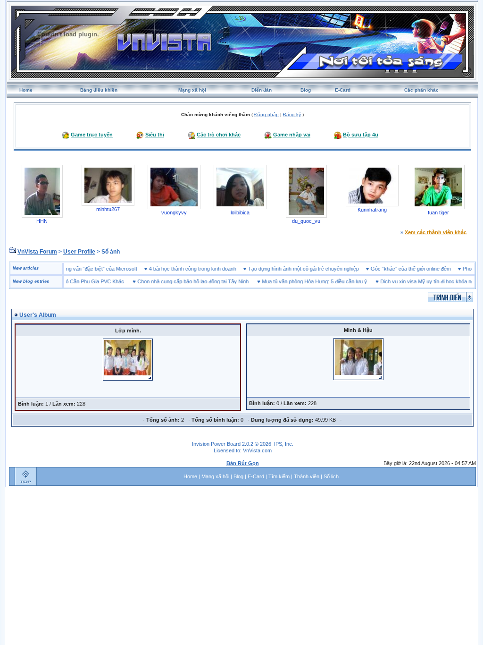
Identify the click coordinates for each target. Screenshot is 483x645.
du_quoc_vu (306, 221)
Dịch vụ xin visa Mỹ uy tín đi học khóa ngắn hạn (424, 281)
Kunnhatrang (372, 209)
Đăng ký (292, 114)
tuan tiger (438, 212)
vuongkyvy (174, 212)
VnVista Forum (37, 251)
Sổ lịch (331, 476)
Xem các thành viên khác (435, 232)
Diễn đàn (261, 90)
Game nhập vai (291, 134)
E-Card (342, 90)
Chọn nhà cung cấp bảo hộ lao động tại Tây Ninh (182, 281)
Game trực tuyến (92, 134)
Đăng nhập (266, 114)
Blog (305, 90)
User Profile (79, 251)
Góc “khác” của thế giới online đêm (422, 269)
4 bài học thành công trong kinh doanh (203, 269)
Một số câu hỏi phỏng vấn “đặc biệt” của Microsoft (90, 269)
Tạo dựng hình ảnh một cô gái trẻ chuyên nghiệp (314, 269)
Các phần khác (421, 90)
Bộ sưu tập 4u (360, 134)
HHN (42, 221)
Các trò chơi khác (219, 134)
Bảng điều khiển (98, 90)
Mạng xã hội (192, 90)
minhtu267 (108, 209)
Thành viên (306, 476)
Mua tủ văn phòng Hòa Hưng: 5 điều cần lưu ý (303, 281)
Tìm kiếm (279, 476)
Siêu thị (154, 134)
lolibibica (240, 212)
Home (26, 90)
